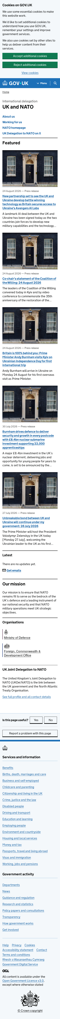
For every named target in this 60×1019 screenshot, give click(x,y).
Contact (41, 950)
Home (5, 92)
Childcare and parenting (18, 787)
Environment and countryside (21, 832)
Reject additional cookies (30, 65)
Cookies (29, 945)
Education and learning (17, 819)
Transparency (11, 917)
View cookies (30, 72)
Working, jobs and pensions (20, 864)
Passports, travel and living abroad (25, 851)
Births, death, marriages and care (24, 774)
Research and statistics (17, 904)
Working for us (12, 122)
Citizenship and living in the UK (22, 793)
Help (5, 945)
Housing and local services (19, 838)
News (6, 891)
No (53, 720)
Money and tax (12, 844)
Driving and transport (16, 812)
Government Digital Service (20, 964)
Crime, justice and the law (19, 800)
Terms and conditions (16, 955)
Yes (38, 720)
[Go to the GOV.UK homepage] (15, 83)
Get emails (14, 570)
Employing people (14, 825)
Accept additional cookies (30, 56)
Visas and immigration (16, 857)
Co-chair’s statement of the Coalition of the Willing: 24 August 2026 (29, 280)
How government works (17, 923)
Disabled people (13, 806)
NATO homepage (14, 128)
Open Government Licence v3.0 (23, 980)
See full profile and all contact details (26, 697)
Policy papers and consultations (23, 910)
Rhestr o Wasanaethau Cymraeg (23, 959)
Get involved (10, 930)
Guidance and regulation (18, 898)
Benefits (7, 768)
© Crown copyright (30, 1010)
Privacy (16, 945)
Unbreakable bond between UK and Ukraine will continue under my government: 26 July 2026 (26, 522)
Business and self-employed (20, 780)
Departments (11, 885)
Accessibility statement (17, 950)
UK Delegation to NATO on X (21, 133)
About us (8, 116)
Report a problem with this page (30, 733)
